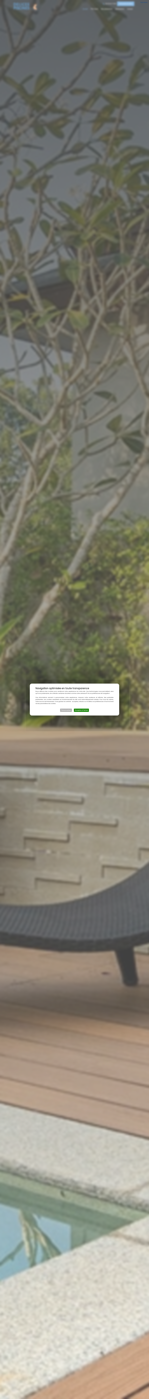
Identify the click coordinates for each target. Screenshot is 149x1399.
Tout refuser (143, 2)
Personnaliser (66, 710)
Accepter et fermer (81, 710)
